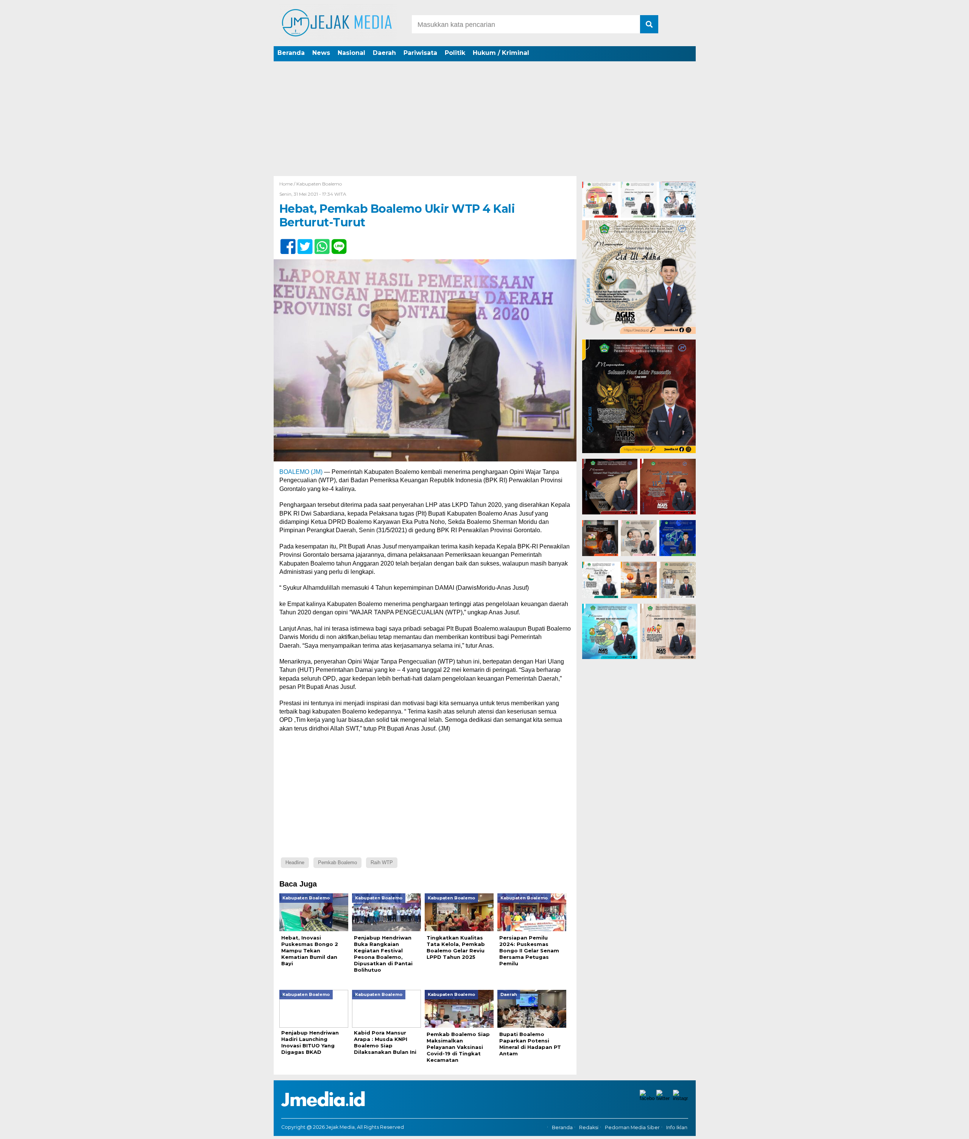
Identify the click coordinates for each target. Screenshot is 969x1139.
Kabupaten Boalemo (319, 184)
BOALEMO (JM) (300, 472)
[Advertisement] (484, 119)
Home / (287, 184)
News (321, 52)
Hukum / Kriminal (501, 52)
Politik (455, 52)
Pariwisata (420, 52)
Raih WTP (382, 862)
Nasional (351, 52)
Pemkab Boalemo (337, 862)
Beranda (291, 52)
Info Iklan (676, 1127)
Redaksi (588, 1127)
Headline (294, 862)
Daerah (384, 52)
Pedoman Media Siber (632, 1127)
